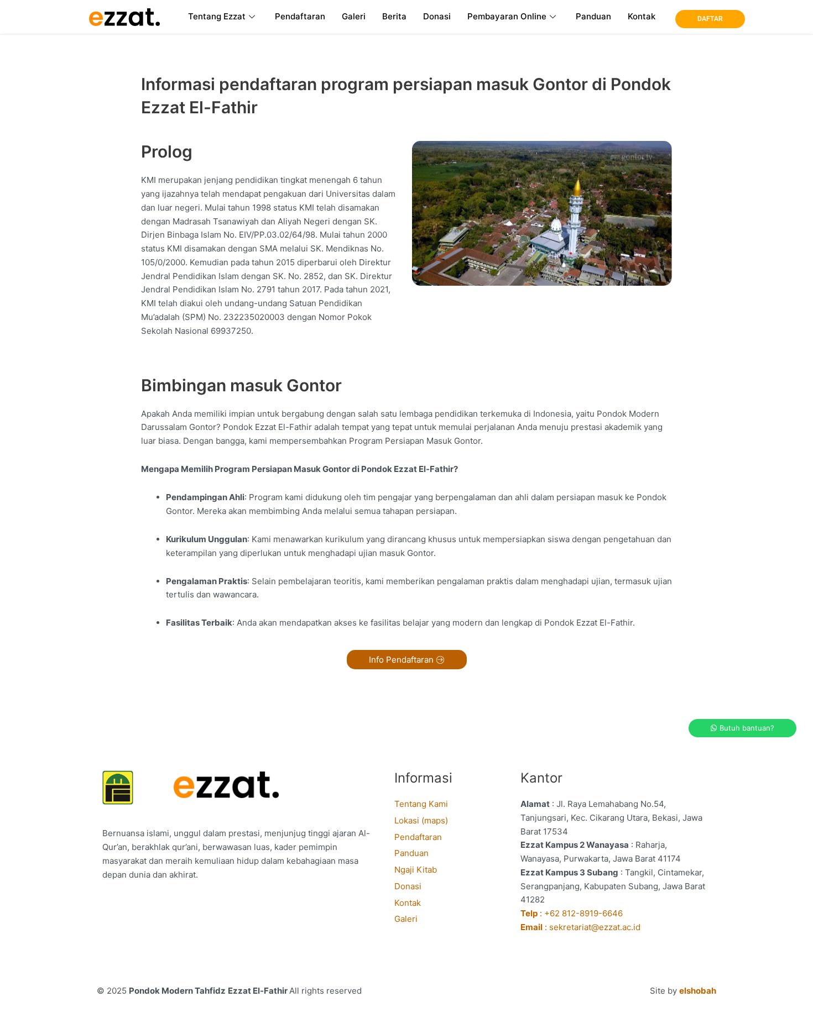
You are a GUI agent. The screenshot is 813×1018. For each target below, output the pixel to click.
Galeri (354, 16)
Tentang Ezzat (217, 16)
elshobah (697, 990)
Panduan (593, 16)
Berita (394, 16)
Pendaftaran (300, 16)
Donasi (437, 16)
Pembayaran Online (506, 16)
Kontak (641, 16)
